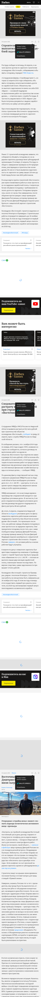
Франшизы (35, 7)
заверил (11, 542)
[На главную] (6, 2)
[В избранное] (38, 41)
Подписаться (8, 310)
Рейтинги (25, 7)
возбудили (12, 513)
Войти (29, 2)
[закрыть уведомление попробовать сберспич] (32, 47)
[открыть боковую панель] (33, 2)
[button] (38, 2)
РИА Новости (28, 73)
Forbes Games (12, 7)
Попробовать (21, 56)
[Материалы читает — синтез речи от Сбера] (32, 41)
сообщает (27, 434)
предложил (18, 919)
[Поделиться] (35, 41)
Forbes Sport (6, 349)
